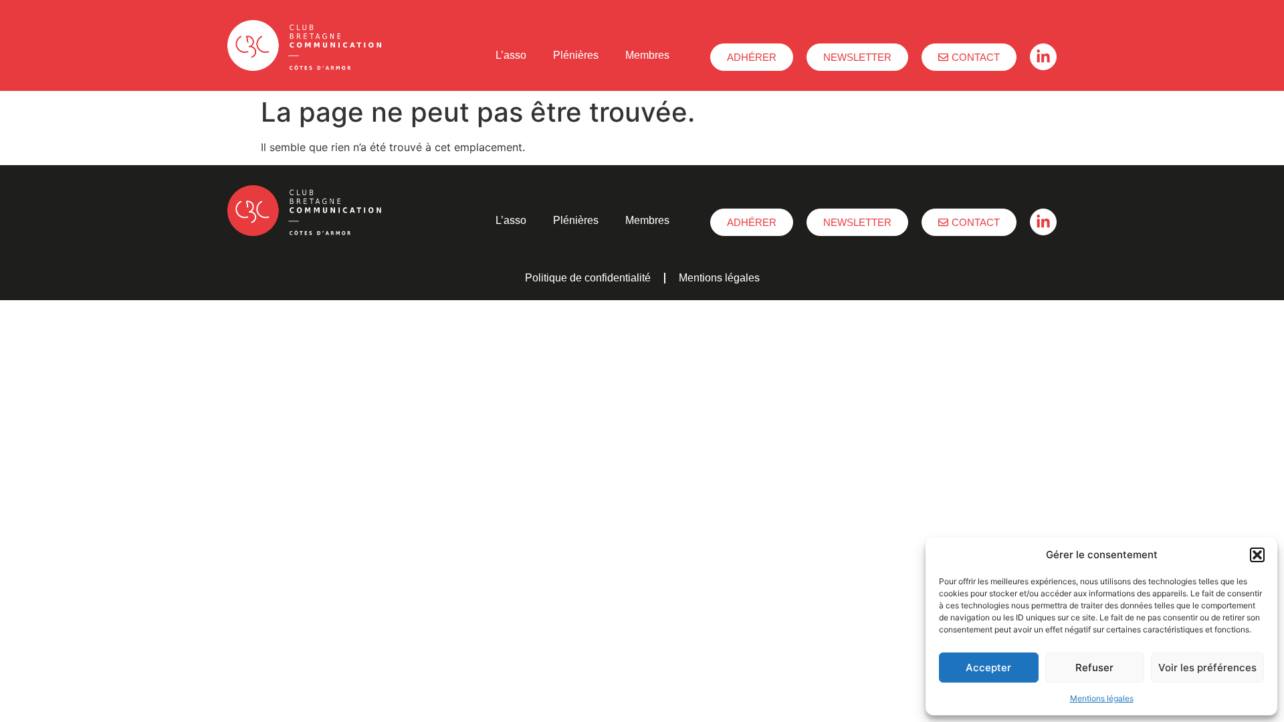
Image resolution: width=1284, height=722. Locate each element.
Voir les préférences (1207, 667)
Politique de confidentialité (588, 277)
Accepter (988, 667)
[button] (1257, 555)
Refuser (1094, 667)
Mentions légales (1102, 698)
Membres (647, 55)
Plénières (576, 55)
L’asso (511, 55)
